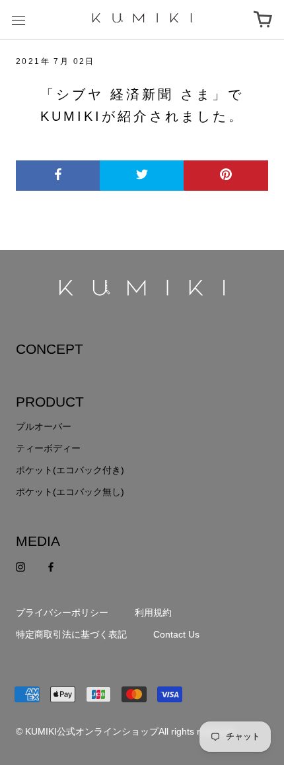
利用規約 (153, 612)
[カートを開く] (263, 20)
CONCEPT (49, 348)
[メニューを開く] (18, 19)
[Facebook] (50, 566)
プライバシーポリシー (62, 612)
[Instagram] (20, 566)
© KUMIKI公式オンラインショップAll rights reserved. (126, 731)
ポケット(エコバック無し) (70, 491)
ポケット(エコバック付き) (70, 470)
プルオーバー (43, 426)
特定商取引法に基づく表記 (71, 634)
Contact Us (176, 634)
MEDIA (38, 541)
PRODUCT (50, 401)
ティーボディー (48, 448)
